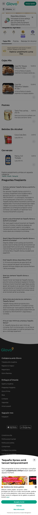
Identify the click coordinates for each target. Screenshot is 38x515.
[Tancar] (34, 460)
